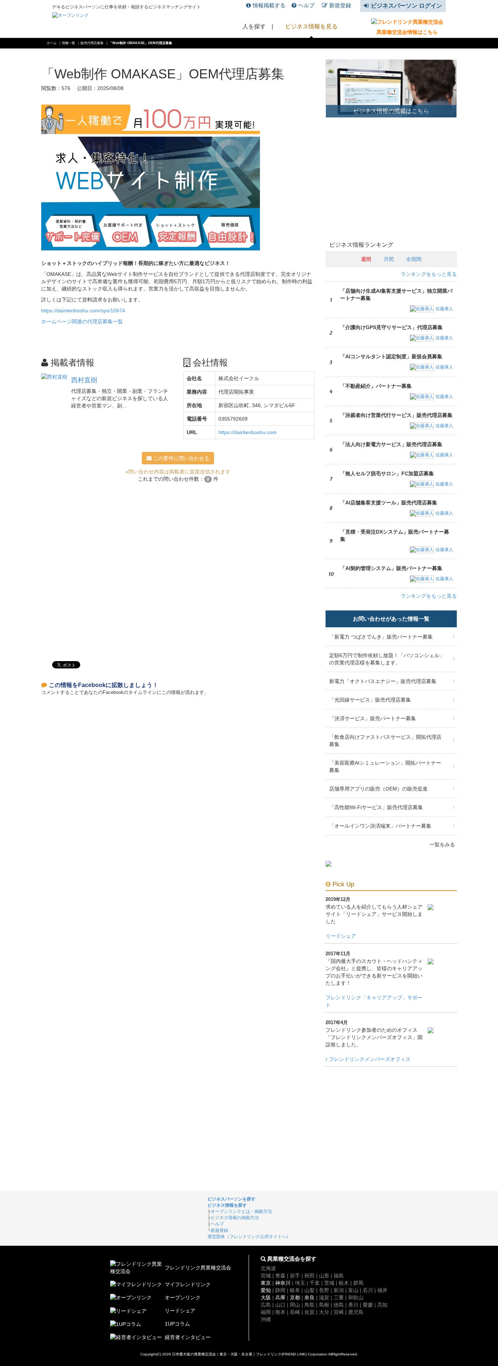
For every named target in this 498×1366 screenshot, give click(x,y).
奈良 (309, 1297)
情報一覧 (68, 43)
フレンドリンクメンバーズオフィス (369, 1059)
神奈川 (283, 1283)
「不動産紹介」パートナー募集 (376, 386)
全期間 (413, 259)
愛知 (266, 1290)
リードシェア (341, 936)
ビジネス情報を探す (227, 1205)
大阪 (266, 1297)
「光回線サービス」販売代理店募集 (370, 700)
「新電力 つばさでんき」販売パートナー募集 (381, 637)
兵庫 (280, 1297)
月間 (389, 259)
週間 (366, 259)
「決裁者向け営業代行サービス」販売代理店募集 (396, 415)
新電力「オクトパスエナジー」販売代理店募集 (382, 681)
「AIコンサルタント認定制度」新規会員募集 (391, 356)
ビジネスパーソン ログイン (406, 6)
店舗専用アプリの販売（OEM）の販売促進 (378, 789)
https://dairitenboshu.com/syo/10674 (83, 310)
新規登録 (340, 5)
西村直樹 (84, 380)
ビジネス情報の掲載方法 (235, 1217)
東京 (266, 1283)
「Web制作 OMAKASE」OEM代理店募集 (140, 43)
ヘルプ (306, 5)
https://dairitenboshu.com (247, 432)
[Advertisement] (178, 568)
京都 (295, 1297)
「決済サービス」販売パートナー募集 (372, 718)
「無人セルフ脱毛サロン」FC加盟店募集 (387, 473)
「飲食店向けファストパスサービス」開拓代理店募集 (385, 740)
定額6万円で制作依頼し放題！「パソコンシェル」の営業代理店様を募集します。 (386, 659)
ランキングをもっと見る (429, 274)
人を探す (254, 26)
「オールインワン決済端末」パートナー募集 (380, 826)
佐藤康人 (444, 308)
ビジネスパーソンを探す (231, 1199)
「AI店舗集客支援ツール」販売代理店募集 (388, 503)
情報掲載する (269, 5)
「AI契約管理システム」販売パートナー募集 (391, 568)
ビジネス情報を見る (311, 26)
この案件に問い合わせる (180, 458)
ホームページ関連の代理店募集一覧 (82, 321)
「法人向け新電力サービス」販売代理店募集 (391, 444)
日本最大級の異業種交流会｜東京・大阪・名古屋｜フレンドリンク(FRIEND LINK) (239, 1354)
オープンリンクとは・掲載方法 (241, 1211)
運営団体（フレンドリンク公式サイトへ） (249, 1236)
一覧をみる (442, 844)
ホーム (52, 43)
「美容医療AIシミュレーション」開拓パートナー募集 (385, 766)
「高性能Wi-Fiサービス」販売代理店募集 (376, 807)
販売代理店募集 (92, 43)
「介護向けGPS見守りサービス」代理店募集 (391, 327)
